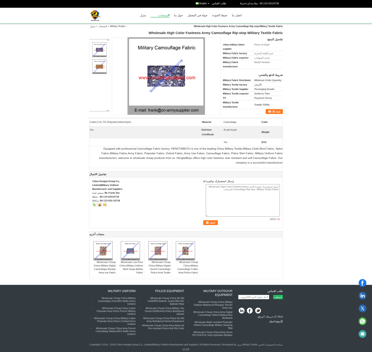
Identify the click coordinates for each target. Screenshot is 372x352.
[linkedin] (362, 295)
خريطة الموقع (265, 316)
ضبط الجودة (219, 15)
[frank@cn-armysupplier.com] (362, 334)
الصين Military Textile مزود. (250, 344)
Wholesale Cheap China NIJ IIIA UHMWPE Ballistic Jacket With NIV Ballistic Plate (166, 301)
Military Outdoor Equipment (217, 292)
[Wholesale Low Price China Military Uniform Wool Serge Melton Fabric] (130, 250)
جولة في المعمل (198, 15)
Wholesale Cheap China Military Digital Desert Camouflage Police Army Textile (159, 267)
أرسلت (278, 297)
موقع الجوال (275, 321)
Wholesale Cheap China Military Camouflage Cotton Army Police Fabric (187, 267)
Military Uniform (122, 291)
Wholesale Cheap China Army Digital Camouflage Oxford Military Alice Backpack (212, 315)
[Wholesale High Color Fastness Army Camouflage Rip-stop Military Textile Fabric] (166, 76)
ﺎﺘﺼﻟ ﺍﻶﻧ (276, 111)
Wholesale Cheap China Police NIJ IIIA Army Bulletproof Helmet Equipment (163, 320)
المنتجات (163, 15)
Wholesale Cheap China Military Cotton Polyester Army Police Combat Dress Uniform (115, 321)
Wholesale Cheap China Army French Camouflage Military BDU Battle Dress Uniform (116, 331)
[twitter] (362, 308)
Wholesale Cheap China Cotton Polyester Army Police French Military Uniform (116, 311)
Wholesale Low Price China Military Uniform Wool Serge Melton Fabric (131, 267)
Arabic (203, 3)
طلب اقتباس (219, 3)
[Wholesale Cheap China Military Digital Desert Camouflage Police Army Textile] (157, 250)
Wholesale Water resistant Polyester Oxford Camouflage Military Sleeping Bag (213, 325)
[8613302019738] (362, 321)
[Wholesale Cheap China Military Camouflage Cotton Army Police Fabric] (185, 250)
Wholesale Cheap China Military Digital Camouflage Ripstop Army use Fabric (105, 267)
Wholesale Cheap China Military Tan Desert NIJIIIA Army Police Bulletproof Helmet (164, 311)
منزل (143, 15)
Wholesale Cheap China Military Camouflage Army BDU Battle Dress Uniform (117, 301)
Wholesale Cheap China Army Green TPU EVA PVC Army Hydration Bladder (212, 334)
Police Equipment (169, 291)
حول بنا (178, 15)
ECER (186, 349)
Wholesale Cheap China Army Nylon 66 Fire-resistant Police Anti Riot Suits (163, 327)
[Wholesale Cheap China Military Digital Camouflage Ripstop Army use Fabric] (103, 250)
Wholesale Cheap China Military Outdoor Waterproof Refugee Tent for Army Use (213, 305)
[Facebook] (362, 282)
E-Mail (279, 316)
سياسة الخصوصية (274, 344)
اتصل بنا (237, 15)
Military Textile (117, 26)
